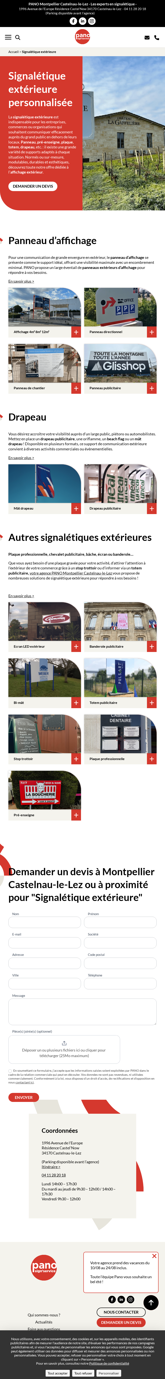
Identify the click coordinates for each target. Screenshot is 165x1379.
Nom (15, 914)
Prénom (93, 914)
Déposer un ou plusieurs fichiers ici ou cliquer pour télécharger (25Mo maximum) (64, 1053)
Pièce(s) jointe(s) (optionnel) (32, 1031)
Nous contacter (121, 1312)
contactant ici (24, 1082)
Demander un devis (33, 186)
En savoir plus (19, 281)
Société (93, 934)
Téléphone (95, 975)
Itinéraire (50, 1166)
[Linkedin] (82, 21)
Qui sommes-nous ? (44, 1315)
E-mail (16, 934)
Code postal (96, 955)
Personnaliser (109, 1373)
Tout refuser (83, 1373)
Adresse (18, 955)
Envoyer (24, 1097)
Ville (15, 975)
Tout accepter (58, 1373)
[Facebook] (73, 21)
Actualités (43, 1322)
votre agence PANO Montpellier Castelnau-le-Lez (71, 573)
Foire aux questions (44, 1329)
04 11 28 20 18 (135, 9)
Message (18, 995)
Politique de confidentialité (109, 1363)
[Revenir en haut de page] (151, 1302)
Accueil (13, 52)
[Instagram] (92, 21)
